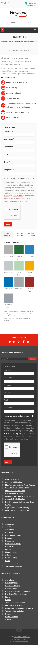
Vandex (8, 620)
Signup (32, 359)
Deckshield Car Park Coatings (17, 488)
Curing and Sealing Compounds (17, 591)
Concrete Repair (11, 588)
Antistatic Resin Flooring (15, 499)
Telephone (9, 170)
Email (7, 162)
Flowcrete (2, 30)
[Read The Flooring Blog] (2, 3)
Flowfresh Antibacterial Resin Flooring (20, 485)
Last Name (9, 139)
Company (8, 147)
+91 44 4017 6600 (20, 639)
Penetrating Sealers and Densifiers (19, 608)
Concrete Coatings (12, 586)
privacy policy (18, 196)
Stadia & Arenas (11, 564)
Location (8, 154)
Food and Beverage (13, 544)
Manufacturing (10, 552)
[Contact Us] (5, 3)
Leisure (8, 549)
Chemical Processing (13, 535)
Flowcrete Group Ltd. (22, 637)
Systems (19, 50)
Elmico (8, 614)
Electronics (9, 541)
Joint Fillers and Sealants (15, 603)
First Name (9, 131)
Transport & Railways (13, 566)
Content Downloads (31, 234)
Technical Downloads (19, 234)
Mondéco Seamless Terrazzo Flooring (20, 496)
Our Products (12, 50)
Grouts (8, 600)
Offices (8, 555)
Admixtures (9, 580)
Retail (7, 561)
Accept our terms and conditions (17, 178)
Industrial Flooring (12, 479)
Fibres (7, 597)
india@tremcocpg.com (20, 642)
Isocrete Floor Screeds (14, 493)
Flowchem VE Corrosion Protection (19, 510)
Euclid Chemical (11, 617)
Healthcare (9, 547)
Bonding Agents (11, 583)
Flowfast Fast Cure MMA (15, 491)
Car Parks (9, 532)
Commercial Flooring (13, 482)
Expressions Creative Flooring (17, 508)
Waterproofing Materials (14, 611)
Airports (8, 527)
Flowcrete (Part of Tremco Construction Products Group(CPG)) (19, 42)
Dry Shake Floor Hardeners (16, 594)
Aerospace (9, 524)
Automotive (9, 530)
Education (9, 538)
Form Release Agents (13, 605)
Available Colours (7, 234)
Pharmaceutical (11, 558)
